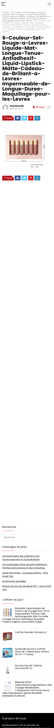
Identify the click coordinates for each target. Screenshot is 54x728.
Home (5, 12)
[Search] (49, 4)
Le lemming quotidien (14, 581)
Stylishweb (17, 106)
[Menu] (3, 4)
